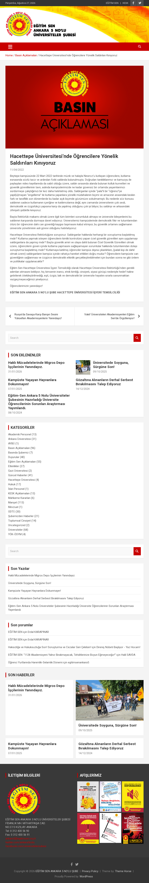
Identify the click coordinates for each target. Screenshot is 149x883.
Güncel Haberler (17, 475)
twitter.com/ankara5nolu (20, 842)
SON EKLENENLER (26, 355)
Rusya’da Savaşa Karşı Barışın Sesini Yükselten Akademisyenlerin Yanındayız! (38, 316)
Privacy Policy (90, 871)
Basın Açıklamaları (19, 448)
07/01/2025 (15, 388)
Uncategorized (16, 525)
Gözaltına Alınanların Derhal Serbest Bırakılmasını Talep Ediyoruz (104, 382)
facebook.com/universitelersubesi (25, 846)
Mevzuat (13, 507)
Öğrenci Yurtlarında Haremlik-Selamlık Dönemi (35, 662)
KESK (125, 3)
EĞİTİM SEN (112, 3)
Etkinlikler (13, 466)
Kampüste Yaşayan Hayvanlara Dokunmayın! (32, 382)
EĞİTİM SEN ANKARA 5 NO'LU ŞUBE (57, 871)
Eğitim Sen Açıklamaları (22, 461)
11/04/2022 (17, 169)
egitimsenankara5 (78, 662)
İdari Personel (16, 489)
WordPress (86, 876)
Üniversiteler (15, 529)
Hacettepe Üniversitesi (21, 479)
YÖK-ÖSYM (15, 534)
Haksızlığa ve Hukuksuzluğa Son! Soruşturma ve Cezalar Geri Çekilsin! (49, 647)
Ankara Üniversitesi (19, 439)
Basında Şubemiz (18, 452)
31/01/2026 (15, 371)
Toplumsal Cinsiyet (19, 520)
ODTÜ (11, 511)
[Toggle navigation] (10, 46)
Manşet (12, 502)
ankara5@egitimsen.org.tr (20, 838)
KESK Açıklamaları (19, 493)
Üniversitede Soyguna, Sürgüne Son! (111, 365)
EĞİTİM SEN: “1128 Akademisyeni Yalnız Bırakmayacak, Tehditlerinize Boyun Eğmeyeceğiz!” (62, 654)
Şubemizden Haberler (21, 516)
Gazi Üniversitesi (18, 470)
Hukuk (11, 484)
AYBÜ (11, 443)
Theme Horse (123, 871)
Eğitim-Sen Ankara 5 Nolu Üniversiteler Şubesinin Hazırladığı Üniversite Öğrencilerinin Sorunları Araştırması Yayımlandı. (39, 401)
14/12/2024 (83, 388)
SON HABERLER (21, 675)
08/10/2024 (15, 412)
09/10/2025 (100, 371)
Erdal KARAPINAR (38, 632)
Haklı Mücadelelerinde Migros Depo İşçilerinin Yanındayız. (36, 365)
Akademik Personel (19, 434)
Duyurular (13, 457)
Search (137, 338)
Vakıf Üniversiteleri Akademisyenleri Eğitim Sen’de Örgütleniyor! (109, 316)
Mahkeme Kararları (19, 498)
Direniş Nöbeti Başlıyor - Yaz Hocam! (118, 647)
